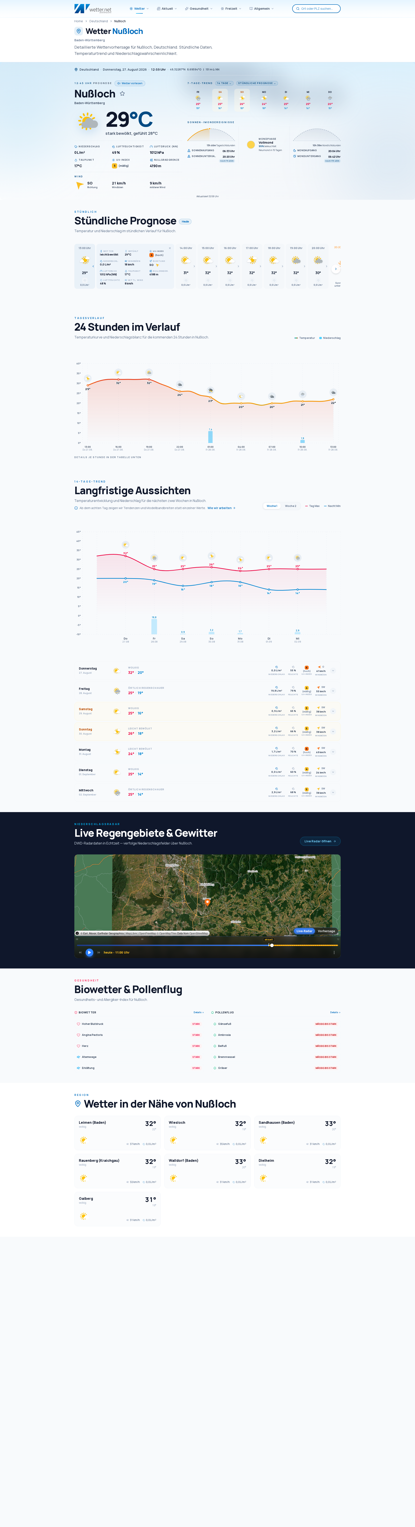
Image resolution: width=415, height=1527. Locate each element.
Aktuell (167, 8)
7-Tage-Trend (200, 83)
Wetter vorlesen (132, 83)
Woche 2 (290, 506)
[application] (207, 400)
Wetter (139, 8)
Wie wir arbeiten (220, 508)
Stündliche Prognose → (257, 83)
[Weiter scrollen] (336, 269)
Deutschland (98, 21)
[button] (84, 266)
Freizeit (231, 8)
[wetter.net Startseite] (92, 8)
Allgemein (262, 8)
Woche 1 (272, 506)
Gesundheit (199, 8)
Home (78, 21)
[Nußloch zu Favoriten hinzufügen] (122, 93)
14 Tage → (224, 83)
